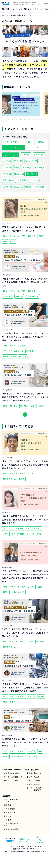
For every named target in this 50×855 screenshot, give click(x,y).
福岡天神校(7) (31, 161)
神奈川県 (38, 773)
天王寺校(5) (39, 167)
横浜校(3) (7, 187)
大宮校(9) (7, 161)
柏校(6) (17, 167)
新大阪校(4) (8, 180)
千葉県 (29, 777)
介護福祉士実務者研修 (13, 777)
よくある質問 (9, 809)
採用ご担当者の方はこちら (12, 800)
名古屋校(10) (39, 155)
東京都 (29, 773)
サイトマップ (9, 813)
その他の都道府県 (38, 789)
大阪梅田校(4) (22, 180)
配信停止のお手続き (12, 829)
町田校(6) (27, 167)
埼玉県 (37, 777)
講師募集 (7, 805)
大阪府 (37, 781)
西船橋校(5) (19, 174)
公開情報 (7, 816)
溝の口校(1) (41, 187)
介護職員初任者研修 (12, 773)
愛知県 (29, 781)
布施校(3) (35, 180)
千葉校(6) (7, 167)
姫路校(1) (29, 187)
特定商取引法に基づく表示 (13, 825)
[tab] (8, 119)
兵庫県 (29, 784)
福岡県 (29, 788)
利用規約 (7, 820)
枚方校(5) (7, 174)
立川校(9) (18, 161)
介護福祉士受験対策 (12, 781)
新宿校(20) (26, 155)
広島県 (37, 784)
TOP (4, 15)
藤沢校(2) (18, 187)
